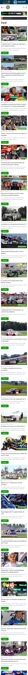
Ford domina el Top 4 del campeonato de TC (13, 399)
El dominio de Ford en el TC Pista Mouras (13, 426)
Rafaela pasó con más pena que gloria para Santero (13, 600)
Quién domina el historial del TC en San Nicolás (12, 252)
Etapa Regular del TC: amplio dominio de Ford (12, 513)
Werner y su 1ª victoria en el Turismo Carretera (11, 484)
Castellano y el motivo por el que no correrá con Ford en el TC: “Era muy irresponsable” (13, 105)
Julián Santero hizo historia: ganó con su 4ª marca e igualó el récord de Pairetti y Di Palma (13, 75)
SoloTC (3, 71)
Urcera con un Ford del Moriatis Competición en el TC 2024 (14, 454)
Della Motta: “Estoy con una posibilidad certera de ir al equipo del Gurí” (12, 571)
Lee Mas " (5, 53)
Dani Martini (4, 42)
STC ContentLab (5, 451)
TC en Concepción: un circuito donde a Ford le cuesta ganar (14, 340)
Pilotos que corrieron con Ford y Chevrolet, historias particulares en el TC (13, 660)
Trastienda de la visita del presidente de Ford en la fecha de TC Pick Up (12, 164)
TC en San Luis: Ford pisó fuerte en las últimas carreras (12, 282)
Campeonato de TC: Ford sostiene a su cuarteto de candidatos (12, 311)
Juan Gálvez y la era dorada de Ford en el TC (13, 224)
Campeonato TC (6, 18)
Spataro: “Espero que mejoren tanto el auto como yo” (13, 629)
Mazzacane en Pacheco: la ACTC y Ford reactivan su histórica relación (12, 194)
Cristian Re (4, 249)
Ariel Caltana (4, 222)
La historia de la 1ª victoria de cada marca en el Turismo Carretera (13, 45)
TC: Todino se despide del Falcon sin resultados (11, 369)
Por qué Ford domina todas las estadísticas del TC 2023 (14, 542)
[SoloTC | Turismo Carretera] (11, 7)
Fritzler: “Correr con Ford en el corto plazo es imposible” (14, 134)
